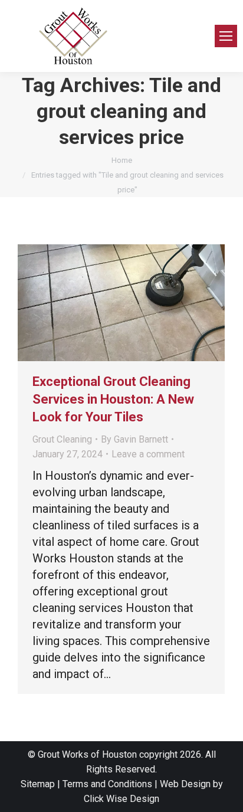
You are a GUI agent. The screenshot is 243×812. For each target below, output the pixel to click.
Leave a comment (148, 454)
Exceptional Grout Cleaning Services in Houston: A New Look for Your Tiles (113, 399)
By (134, 439)
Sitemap (38, 784)
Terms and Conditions (107, 784)
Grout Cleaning (62, 439)
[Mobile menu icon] (226, 36)
